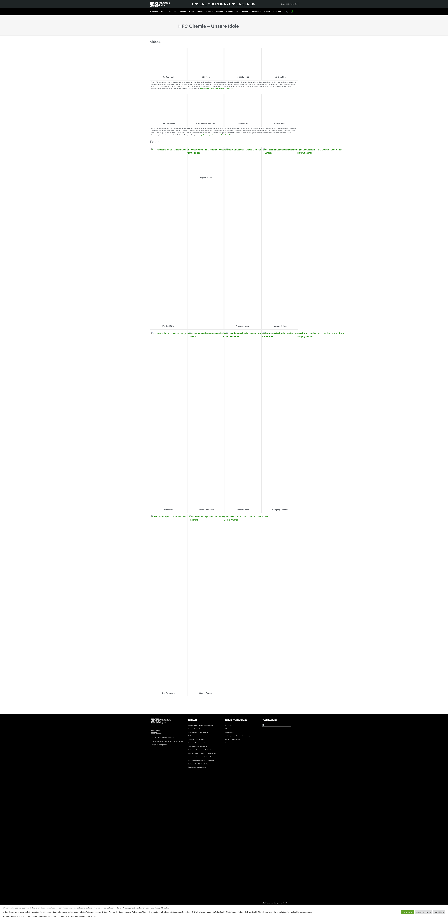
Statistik (209, 12)
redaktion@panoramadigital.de (162, 737)
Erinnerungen (232, 12)
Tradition (172, 12)
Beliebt (267, 12)
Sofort (191, 12)
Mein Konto (290, 4)
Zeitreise (244, 12)
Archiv (163, 12)
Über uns (277, 12)
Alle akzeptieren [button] (407, 912)
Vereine (200, 12)
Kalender (219, 12)
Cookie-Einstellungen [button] (423, 912)
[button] (296, 4)
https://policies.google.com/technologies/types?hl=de (216, 88)
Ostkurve (182, 12)
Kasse (282, 4)
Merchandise (256, 12)
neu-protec (163, 745)
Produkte (154, 12)
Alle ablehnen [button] (439, 912)
